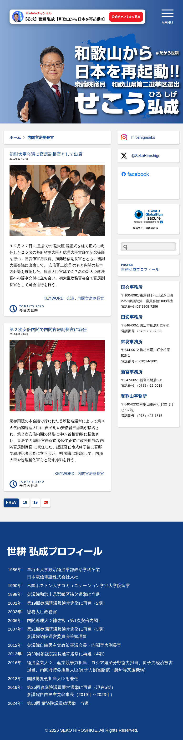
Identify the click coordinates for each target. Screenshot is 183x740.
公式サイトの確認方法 (145, 228)
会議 (70, 298)
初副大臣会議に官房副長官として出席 (46, 154)
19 (35, 502)
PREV (11, 502)
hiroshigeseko (143, 137)
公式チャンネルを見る (126, 16)
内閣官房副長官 (90, 298)
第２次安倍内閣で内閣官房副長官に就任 (48, 329)
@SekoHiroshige (145, 156)
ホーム (15, 137)
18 (25, 502)
